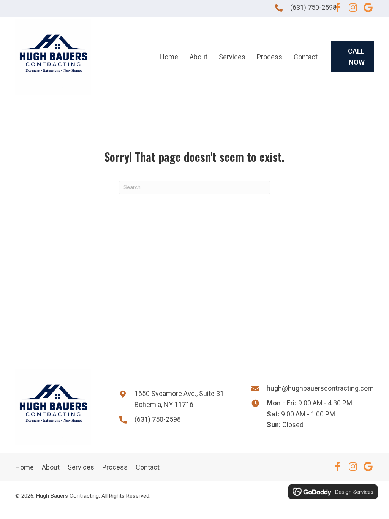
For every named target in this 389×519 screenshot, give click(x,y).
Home (24, 467)
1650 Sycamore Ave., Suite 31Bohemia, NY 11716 (179, 398)
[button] (337, 7)
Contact (148, 467)
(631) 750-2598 (313, 7)
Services (81, 467)
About (51, 467)
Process (115, 467)
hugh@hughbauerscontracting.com (320, 388)
